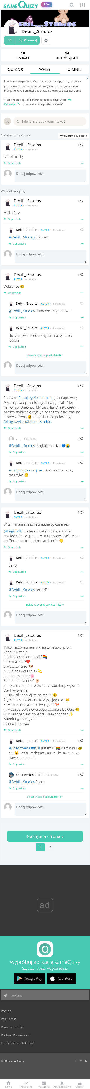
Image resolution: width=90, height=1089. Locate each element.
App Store (65, 978)
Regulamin (8, 1019)
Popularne (26, 1086)
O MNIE (74, 69)
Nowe (8, 1086)
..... (18, 439)
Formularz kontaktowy (17, 1043)
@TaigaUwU (13, 421)
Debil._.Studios (27, 144)
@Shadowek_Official (24, 748)
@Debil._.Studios (22, 237)
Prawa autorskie (12, 1027)
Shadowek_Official (29, 775)
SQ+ (47, 4)
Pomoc (6, 1011)
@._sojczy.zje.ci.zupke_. (36, 397)
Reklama (16, 995)
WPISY (45, 69)
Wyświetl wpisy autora (73, 136)
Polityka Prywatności (16, 1035)
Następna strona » (45, 836)
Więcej (79, 1086)
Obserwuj (22, 40)
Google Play (33, 978)
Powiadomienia (61, 1086)
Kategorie (44, 1086)
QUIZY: (15, 69)
